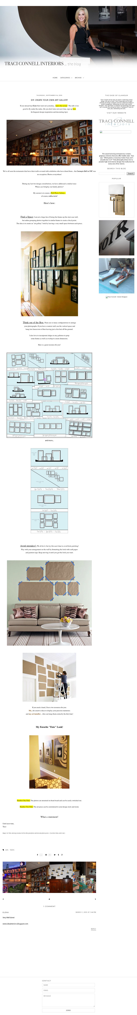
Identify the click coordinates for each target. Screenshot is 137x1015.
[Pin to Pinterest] (45, 854)
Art (6, 850)
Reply (93, 929)
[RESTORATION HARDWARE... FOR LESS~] (116, 255)
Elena (6, 912)
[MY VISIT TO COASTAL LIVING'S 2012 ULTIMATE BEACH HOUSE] (116, 293)
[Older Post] (95, 899)
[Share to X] (54, 854)
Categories (65, 78)
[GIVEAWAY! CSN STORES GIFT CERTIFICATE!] (116, 217)
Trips (12, 850)
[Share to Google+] (61, 854)
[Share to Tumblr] (58, 854)
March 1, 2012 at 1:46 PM (86, 912)
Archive (78, 78)
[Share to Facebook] (37, 854)
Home (55, 78)
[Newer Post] (3, 899)
